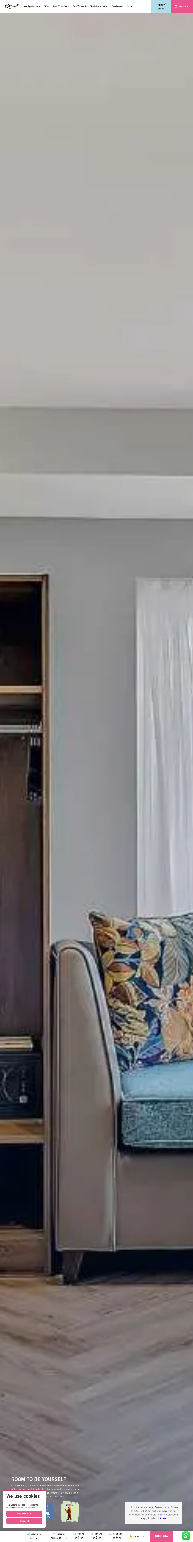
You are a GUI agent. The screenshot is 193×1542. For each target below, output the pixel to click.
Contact (130, 6)
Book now (184, 6)
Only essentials (24, 1513)
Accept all (24, 1521)
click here (161, 1518)
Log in (161, 9)
